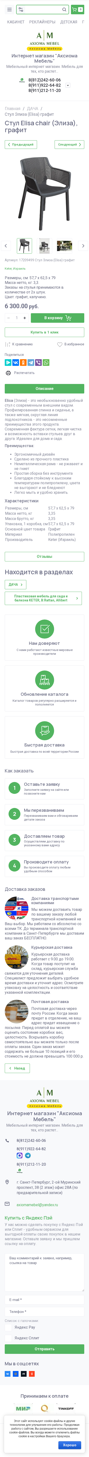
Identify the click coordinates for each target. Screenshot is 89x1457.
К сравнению (22, 344)
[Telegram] (31, 362)
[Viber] (38, 362)
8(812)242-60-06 (44, 79)
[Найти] (64, 9)
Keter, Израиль (15, 268)
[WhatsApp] (46, 362)
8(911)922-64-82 (44, 85)
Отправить (45, 1349)
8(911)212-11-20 (44, 90)
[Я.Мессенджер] (8, 362)
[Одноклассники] (23, 362)
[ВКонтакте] (15, 362)
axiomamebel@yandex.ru (37, 1205)
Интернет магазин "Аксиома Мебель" (44, 58)
